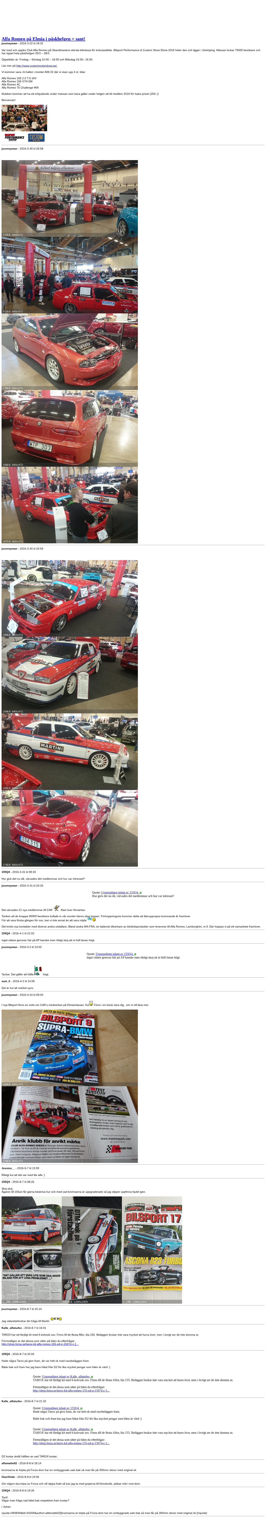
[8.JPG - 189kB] (70, 789)
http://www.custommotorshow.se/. (36, 65)
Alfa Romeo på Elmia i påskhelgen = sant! (43, 38)
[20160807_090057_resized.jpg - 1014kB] (92, 1302)
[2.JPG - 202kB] (70, 312)
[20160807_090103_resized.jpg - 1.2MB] (32, 1302)
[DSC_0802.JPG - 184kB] (70, 1085)
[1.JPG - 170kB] (70, 235)
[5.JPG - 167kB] (70, 542)
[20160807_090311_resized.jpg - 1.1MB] (152, 1302)
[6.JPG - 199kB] (70, 635)
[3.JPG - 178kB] (70, 389)
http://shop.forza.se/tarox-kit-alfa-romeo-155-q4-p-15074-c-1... (40, 1344)
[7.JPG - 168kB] (70, 712)
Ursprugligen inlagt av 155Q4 (120, 892)
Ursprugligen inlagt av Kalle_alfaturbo (66, 1376)
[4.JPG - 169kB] (70, 465)
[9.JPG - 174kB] (70, 865)
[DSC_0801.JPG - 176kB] (70, 1161)
